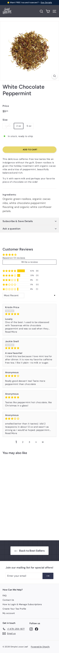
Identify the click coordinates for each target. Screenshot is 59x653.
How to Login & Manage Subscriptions (22, 604)
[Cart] (47, 11)
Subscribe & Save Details (18, 221)
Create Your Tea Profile (14, 608)
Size (5, 119)
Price (6, 106)
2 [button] (22, 442)
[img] (29, 314)
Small (8, 125)
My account (9, 613)
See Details (46, 2)
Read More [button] (11, 331)
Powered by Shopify (40, 646)
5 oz (29, 125)
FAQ (5, 595)
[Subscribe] (48, 576)
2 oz (18, 125)
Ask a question (12, 228)
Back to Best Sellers (32, 550)
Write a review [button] (29, 262)
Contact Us (8, 600)
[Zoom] (54, 76)
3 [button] (29, 442)
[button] (9, 270)
